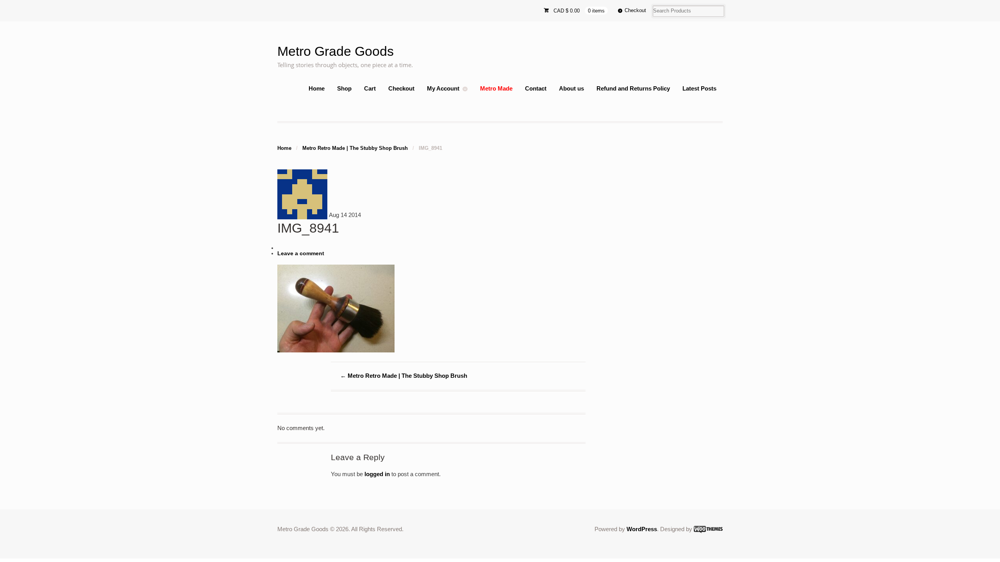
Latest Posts (699, 88)
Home (317, 88)
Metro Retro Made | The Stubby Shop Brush (355, 148)
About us (571, 88)
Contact (535, 88)
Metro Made (496, 88)
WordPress (642, 529)
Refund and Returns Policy (633, 88)
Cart (370, 88)
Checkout (635, 10)
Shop (344, 88)
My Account (443, 88)
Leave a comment (300, 253)
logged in (377, 474)
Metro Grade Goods (335, 51)
